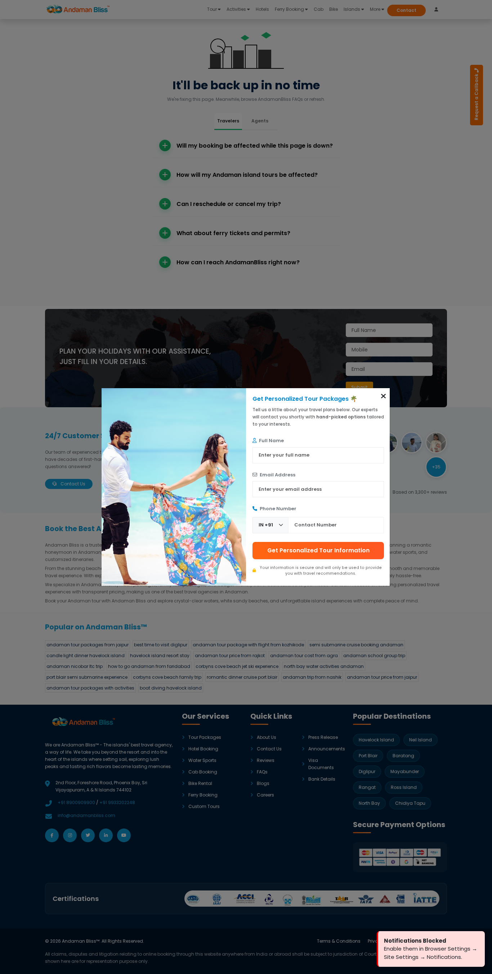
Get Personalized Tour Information (318, 550)
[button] (383, 396)
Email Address (277, 474)
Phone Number (277, 508)
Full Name (271, 440)
